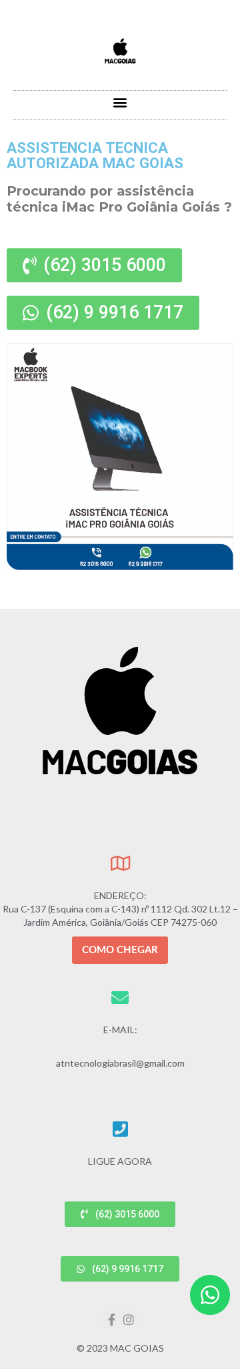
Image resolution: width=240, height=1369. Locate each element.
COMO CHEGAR (120, 950)
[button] (120, 102)
